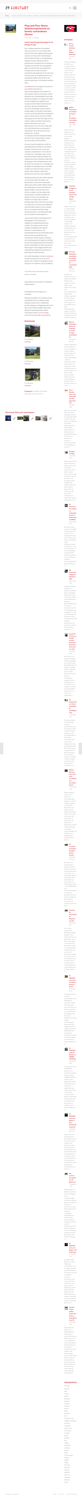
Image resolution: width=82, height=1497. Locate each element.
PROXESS (66, 1458)
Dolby (66, 1411)
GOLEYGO (67, 1423)
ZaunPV (41, 394)
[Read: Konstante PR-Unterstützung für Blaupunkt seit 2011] (66, 911)
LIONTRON (67, 1445)
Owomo (66, 1450)
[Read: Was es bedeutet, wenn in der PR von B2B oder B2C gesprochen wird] (66, 391)
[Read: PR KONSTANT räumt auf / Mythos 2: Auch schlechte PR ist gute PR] (66, 1115)
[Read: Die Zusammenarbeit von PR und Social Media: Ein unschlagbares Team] (66, 701)
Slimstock (67, 1467)
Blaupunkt (67, 1399)
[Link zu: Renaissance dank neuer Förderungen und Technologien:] (32, 418)
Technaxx (67, 1470)
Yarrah (66, 1482)
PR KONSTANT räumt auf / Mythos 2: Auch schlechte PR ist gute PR (72, 1120)
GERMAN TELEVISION (70, 1421)
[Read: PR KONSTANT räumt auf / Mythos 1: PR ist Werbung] (66, 1244)
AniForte (66, 1394)
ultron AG (67, 1475)
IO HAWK (66, 1433)
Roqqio (66, 1463)
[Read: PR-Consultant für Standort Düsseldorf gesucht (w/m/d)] (66, 845)
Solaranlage (28, 394)
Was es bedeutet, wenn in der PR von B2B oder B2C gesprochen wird (72, 396)
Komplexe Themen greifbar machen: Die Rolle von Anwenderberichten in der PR (74, 1313)
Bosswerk (67, 1401)
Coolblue (66, 1404)
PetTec (66, 1453)
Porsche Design (68, 1455)
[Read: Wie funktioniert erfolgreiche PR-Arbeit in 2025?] (66, 571)
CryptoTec (67, 1406)
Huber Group (68, 1428)
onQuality (67, 1448)
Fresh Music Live (68, 1418)
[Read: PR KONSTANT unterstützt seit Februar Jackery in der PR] (66, 977)
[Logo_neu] (16, 8)
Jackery (66, 1435)
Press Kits (67, 1386)
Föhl (65, 1416)
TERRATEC (67, 1472)
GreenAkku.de (29, 86)
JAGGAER (66, 1438)
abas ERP (66, 1389)
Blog (7, 15)
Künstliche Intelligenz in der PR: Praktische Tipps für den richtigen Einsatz (73, 192)
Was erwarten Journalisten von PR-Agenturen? (72, 1178)
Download (28, 342)
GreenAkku (36, 37)
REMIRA (66, 1460)
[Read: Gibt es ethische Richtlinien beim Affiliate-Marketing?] (66, 45)
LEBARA (66, 1443)
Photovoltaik (43, 391)
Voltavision (67, 1477)
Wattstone (67, 1480)
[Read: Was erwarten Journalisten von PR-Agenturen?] (66, 1174)
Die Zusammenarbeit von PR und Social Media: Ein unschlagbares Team (74, 706)
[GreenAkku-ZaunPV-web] (10, 28)
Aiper (65, 1391)
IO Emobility (67, 1431)
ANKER (66, 1396)
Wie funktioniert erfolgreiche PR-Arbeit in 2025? (72, 574)
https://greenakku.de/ (44, 315)
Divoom (66, 1408)
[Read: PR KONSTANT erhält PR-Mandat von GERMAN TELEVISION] (66, 1049)
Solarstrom (35, 394)
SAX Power (67, 1465)
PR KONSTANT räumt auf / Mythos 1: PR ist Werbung (72, 1248)
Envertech (67, 1413)
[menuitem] (55, 1494)
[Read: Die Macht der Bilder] (66, 452)
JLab (65, 1440)
